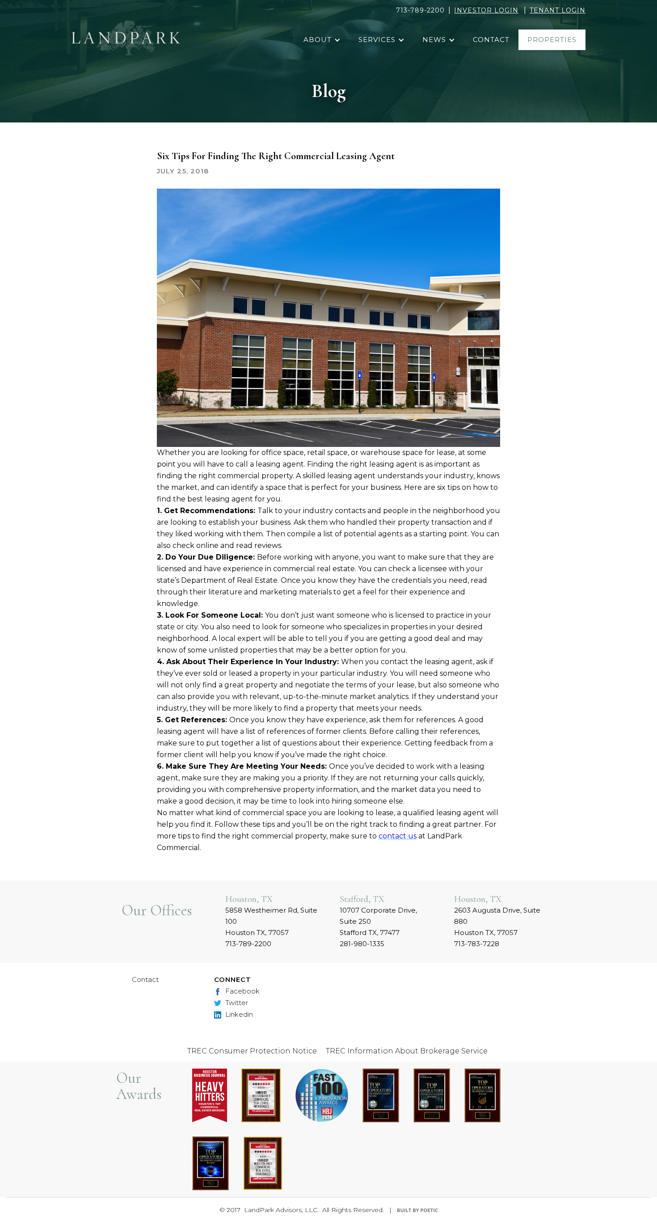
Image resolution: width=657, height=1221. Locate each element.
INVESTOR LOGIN (486, 10)
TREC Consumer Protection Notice (252, 1051)
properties (552, 39)
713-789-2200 (420, 10)
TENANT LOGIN (557, 10)
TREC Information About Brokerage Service (407, 1051)
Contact (145, 979)
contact (491, 39)
